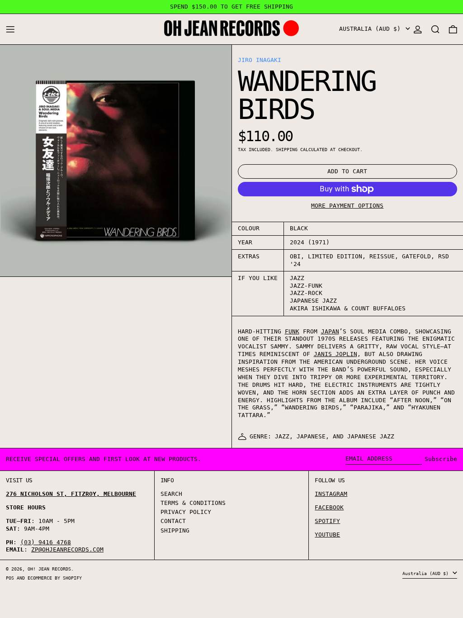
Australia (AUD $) (371, 28)
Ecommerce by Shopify (55, 577)
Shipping (287, 149)
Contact (173, 521)
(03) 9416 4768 (45, 542)
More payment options (347, 205)
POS (10, 577)
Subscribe (441, 459)
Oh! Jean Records (49, 568)
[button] (435, 29)
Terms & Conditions (193, 502)
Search (171, 493)
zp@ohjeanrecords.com (67, 549)
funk (292, 331)
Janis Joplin (335, 354)
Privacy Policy (186, 512)
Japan (330, 331)
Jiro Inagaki (259, 60)
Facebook (329, 507)
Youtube (327, 534)
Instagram (331, 493)
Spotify (327, 521)
